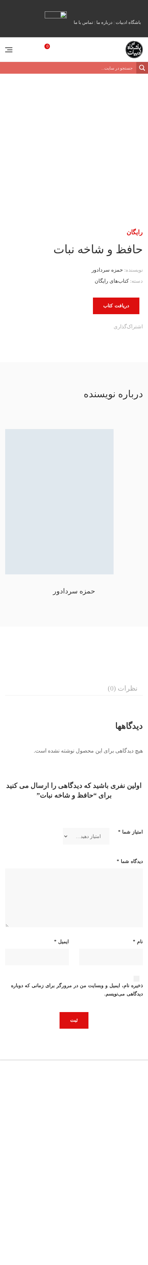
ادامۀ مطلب (28, 1223)
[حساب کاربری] (25, 49)
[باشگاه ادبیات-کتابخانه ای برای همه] (134, 49)
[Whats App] (68, 327)
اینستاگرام (108, 6)
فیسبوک (128, 6)
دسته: (136, 281)
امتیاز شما (130, 832)
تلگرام (118, 6)
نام (138, 941)
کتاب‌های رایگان (112, 281)
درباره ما (104, 22)
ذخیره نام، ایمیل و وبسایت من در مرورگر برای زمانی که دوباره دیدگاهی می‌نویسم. (77, 989)
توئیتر (98, 6)
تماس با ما (83, 22)
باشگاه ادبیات (128, 22)
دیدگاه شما (130, 861)
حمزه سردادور (107, 270)
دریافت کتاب (116, 305)
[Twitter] (96, 327)
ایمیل (138, 6)
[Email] (54, 327)
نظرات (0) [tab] (123, 688)
